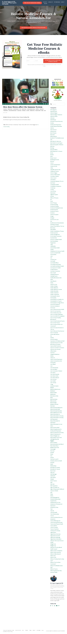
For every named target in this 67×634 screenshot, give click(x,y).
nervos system (53, 442)
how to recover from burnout (57, 331)
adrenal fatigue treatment (56, 114)
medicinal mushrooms (55, 389)
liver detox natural (54, 377)
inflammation (24, 110)
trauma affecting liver (55, 520)
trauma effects (53, 525)
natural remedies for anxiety (56, 416)
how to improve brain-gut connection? (56, 325)
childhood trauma (54, 171)
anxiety (52, 123)
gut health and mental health (57, 266)
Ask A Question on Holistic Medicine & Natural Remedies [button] (33, 27)
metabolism (53, 394)
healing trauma (53, 276)
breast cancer (53, 158)
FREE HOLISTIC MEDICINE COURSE (8, 630)
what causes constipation (56, 550)
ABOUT (62, 2)
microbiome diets (54, 396)
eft (51, 199)
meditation (52, 391)
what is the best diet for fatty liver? (57, 559)
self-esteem (53, 477)
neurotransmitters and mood (56, 444)
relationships (53, 465)
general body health (55, 247)
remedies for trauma (55, 469)
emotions (52, 213)
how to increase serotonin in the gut (57, 328)
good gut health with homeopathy (55, 253)
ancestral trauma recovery (56, 121)
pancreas (52, 450)
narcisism (52, 406)
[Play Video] (3, 104)
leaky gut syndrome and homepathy (56, 361)
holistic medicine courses (56, 289)
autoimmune (53, 131)
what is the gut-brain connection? (55, 563)
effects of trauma (54, 198)
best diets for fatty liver (55, 141)
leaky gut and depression (56, 359)
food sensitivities (54, 241)
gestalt (51, 249)
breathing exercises (54, 159)
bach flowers (53, 133)
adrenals (52, 118)
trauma (52, 515)
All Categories (53, 109)
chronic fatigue (53, 173)
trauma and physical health (56, 524)
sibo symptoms (54, 485)
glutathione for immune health (57, 251)
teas (51, 509)
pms (51, 455)
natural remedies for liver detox (56, 425)
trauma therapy (54, 527)
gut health (52, 261)
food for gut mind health (56, 239)
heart (51, 279)
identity (52, 337)
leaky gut (52, 357)
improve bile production (55, 346)
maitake (52, 387)
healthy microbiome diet (55, 277)
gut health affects (54, 262)
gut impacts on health (55, 267)
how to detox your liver (55, 312)
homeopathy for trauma (56, 301)
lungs (51, 384)
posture (52, 457)
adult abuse (53, 119)
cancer (52, 163)
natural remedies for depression (55, 421)
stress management (54, 497)
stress (45, 110)
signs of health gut (54, 487)
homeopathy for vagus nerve (57, 302)
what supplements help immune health (56, 571)
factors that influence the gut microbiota (57, 227)
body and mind (53, 149)
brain (51, 156)
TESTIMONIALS (57, 2)
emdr (51, 201)
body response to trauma (56, 151)
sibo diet (52, 484)
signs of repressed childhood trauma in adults (57, 490)
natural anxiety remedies (56, 411)
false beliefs (53, 229)
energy (51, 216)
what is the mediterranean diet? (56, 566)
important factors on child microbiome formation (56, 343)
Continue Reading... (6, 126)
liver (51, 366)
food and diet (53, 237)
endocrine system (54, 214)
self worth (52, 475)
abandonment (53, 111)
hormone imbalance (55, 306)
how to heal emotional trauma (12, 110)
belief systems (53, 136)
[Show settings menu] (46, 104)
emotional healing (54, 206)
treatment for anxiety (55, 530)
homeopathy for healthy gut (56, 299)
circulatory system (54, 176)
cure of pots (53, 191)
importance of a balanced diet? (57, 341)
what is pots (53, 557)
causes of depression (55, 164)
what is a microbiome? (55, 554)
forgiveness (53, 242)
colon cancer (53, 178)
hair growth (53, 272)
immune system (19, 110)
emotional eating (54, 204)
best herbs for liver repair (56, 143)
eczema (52, 196)
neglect (42, 110)
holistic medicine (6, 110)
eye (51, 221)
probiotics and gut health (56, 460)
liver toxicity (53, 382)
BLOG (23, 630)
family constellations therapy (57, 231)
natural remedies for (55, 414)
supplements (53, 500)
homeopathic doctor (55, 296)
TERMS (30, 630)
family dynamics (54, 232)
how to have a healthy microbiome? (55, 318)
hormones (52, 307)
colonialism (53, 179)
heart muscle (53, 281)
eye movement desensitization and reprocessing (57, 223)
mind (51, 397)
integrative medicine (54, 354)
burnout (52, 161)
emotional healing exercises (56, 208)
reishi (51, 464)
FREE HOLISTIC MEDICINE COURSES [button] (32, 2)
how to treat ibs (54, 332)
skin (51, 492)
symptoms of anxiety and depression (56, 505)
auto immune (53, 129)
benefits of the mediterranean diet (57, 138)
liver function (53, 379)
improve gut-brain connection (57, 347)
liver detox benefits (54, 374)
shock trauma (53, 480)
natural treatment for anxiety (57, 432)
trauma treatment (54, 529)
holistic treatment (54, 292)
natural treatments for (55, 434)
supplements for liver (55, 502)
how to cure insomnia (55, 311)
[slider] (24, 104)
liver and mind (53, 369)
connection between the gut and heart (56, 182)
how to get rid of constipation (57, 316)
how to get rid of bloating (56, 314)
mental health (53, 392)
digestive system (54, 194)
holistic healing (53, 286)
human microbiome (54, 334)
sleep (51, 494)
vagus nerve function (55, 535)
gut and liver (53, 259)
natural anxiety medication (56, 407)
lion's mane (53, 364)
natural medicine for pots (56, 412)
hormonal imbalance (55, 304)
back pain (52, 134)
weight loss (53, 545)
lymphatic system (54, 386)
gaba (51, 244)
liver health (53, 381)
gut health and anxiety (55, 264)
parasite (52, 452)
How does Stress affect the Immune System (22, 107)
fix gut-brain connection (56, 236)
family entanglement (55, 234)
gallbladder (53, 246)
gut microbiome (54, 269)
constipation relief (54, 184)
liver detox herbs (54, 376)
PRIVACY (34, 630)
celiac (51, 168)
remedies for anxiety (55, 467)
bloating (52, 148)
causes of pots (53, 166)
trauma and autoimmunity (56, 522)
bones (51, 153)
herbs (51, 282)
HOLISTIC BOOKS (45, 3)
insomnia (52, 352)
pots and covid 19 (54, 459)
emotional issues (54, 209)
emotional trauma (54, 211)
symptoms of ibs (54, 507)
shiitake (52, 479)
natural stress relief (37, 110)
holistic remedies (54, 291)
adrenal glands (53, 116)
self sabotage (53, 474)
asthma (52, 128)
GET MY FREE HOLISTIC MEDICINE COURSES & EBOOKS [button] (52, 61)
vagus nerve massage (55, 537)
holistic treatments (54, 294)
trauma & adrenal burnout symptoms (56, 518)
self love (52, 472)
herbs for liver (53, 284)
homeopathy (53, 297)
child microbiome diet (55, 169)
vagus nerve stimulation (55, 539)
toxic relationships (54, 514)
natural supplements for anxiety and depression (56, 430)
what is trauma (54, 569)
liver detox (27, 110)
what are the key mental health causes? (56, 548)
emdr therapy (53, 203)
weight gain (53, 544)
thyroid (52, 510)
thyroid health (53, 512)
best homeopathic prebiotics (56, 144)
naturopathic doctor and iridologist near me (56, 438)
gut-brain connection (55, 271)
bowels (52, 154)
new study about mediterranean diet (54, 446)
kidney (51, 356)
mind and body (53, 399)
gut (51, 257)
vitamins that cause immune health (56, 541)
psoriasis (52, 462)
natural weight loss (54, 435)
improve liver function (55, 349)
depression (52, 193)
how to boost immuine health (57, 309)
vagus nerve (53, 532)
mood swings (53, 402)
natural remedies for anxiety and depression (56, 418)
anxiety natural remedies (56, 126)
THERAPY (26, 630)
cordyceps (52, 188)
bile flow (52, 146)
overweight (53, 449)
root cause (52, 470)
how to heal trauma (55, 322)
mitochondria (53, 401)
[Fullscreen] (48, 104)
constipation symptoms (55, 186)
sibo (51, 482)
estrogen (52, 218)
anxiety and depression (55, 124)
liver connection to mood (56, 371)
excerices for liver (54, 219)
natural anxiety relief (55, 409)
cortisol (52, 189)
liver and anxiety (54, 367)
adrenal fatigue (53, 113)
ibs (51, 336)
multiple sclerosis (32, 110)
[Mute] (44, 104)
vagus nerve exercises (55, 534)
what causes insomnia (55, 552)
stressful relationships (55, 499)
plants (51, 454)
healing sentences (54, 274)
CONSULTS (50, 2)
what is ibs (53, 555)
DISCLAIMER (38, 630)
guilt (51, 256)
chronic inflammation (55, 174)
